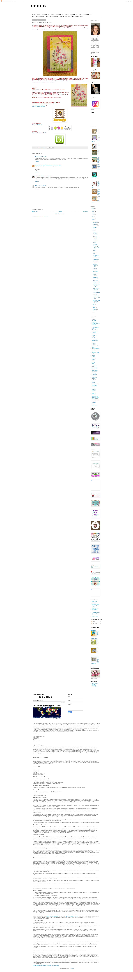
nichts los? (95, 232)
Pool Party (95, 244)
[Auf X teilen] (50, 148)
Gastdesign (94, 373)
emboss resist (94, 371)
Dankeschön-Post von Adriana (96, 283)
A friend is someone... (95, 275)
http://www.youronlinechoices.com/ (72, 916)
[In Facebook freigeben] (52, 148)
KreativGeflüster (95, 616)
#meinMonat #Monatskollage (95, 337)
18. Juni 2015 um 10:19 (57, 165)
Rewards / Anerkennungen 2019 (71, 14)
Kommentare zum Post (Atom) (42, 216)
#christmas (94, 325)
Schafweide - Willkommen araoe (96, 262)
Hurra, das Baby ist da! (96, 256)
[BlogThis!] (49, 148)
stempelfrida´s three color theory (95, 400)
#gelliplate (94, 332)
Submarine (95, 236)
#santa (93, 347)
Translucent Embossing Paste (95, 265)
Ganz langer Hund (96, 257)
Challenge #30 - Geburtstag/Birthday (39, 132)
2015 (93, 219)
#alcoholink (94, 319)
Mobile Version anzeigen (60, 213)
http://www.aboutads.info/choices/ (52, 916)
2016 (93, 218)
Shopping (94, 250)
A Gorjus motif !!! (96, 278)
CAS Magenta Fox (96, 292)
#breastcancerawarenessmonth (96, 324)
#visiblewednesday (95, 352)
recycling (93, 388)
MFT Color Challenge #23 (37, 124)
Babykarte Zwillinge (98, 152)
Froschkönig (95, 290)
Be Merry (98, 145)
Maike (36, 156)
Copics (93, 366)
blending (93, 360)
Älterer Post (85, 211)
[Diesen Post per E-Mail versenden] (48, 148)
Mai (94, 304)
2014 (93, 312)
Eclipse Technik (95, 370)
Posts (93, 621)
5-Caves (93, 356)
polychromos (94, 386)
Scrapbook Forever (95, 604)
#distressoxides (95, 331)
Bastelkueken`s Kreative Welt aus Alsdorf (43, 165)
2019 (93, 213)
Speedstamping (95, 396)
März (94, 307)
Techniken (94, 402)
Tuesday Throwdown (96, 612)
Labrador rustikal (96, 273)
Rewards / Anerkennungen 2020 (57, 14)
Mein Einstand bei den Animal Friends (96, 301)
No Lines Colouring (95, 383)
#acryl (93, 317)
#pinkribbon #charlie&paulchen (95, 345)
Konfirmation (94, 375)
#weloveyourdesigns (96, 353)
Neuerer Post (34, 211)
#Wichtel (93, 355)
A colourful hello (96, 259)
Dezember (95, 221)
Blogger (72, 968)
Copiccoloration (95, 365)
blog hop (93, 362)
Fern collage (95, 271)
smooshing (94, 394)
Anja (36, 185)
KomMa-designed (94, 646)
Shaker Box (94, 393)
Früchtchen (95, 269)
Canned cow (95, 277)
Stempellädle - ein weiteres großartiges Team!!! (96, 239)
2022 (93, 208)
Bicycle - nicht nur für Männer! (96, 289)
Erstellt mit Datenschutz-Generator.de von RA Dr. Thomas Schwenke (46, 965)
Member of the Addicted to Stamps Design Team (96, 247)
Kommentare (94, 623)
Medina (93, 382)
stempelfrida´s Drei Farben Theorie (95, 398)
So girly (94, 242)
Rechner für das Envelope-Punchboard (95, 684)
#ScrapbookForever (95, 348)
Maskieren (94, 379)
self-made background (94, 390)
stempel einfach (94, 638)
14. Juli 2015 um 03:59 (42, 185)
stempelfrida (38, 5)
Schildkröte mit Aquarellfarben (98, 160)
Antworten (37, 161)
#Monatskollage (95, 340)
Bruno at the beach (98, 633)
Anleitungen (94, 358)
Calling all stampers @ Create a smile (96, 295)
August (94, 227)
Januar (94, 310)
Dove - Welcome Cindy (98, 131)
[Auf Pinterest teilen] (53, 148)
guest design (94, 374)
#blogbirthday (94, 322)
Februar (94, 309)
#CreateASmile (95, 329)
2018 (93, 214)
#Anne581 (94, 320)
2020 (93, 211)
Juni (94, 230)
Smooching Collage (95, 234)
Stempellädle (94, 609)
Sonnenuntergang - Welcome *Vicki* (96, 285)
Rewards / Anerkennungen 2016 (38, 16)
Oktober (94, 224)
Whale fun (95, 268)
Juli (93, 229)
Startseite (34, 14)
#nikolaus (93, 343)
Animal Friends (94, 611)
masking (93, 381)
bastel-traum (94, 602)
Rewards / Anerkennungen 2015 (52, 16)
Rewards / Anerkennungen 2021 (43, 14)
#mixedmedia (94, 339)
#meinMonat (94, 335)
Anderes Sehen (95, 686)
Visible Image (94, 405)
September (95, 225)
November (95, 222)
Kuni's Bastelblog (94, 656)
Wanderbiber (95, 280)
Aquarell (93, 359)
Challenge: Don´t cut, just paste (38, 106)
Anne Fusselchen (95, 608)
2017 (93, 216)
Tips (92, 403)
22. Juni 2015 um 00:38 (47, 175)
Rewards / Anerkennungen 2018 (85, 14)
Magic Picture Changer (94, 378)
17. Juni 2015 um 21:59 (42, 156)
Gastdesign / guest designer (65, 16)
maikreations (93, 630)
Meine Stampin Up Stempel (77, 16)
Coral (94, 253)
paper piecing (94, 385)
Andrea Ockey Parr (39, 175)
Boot (93, 363)
